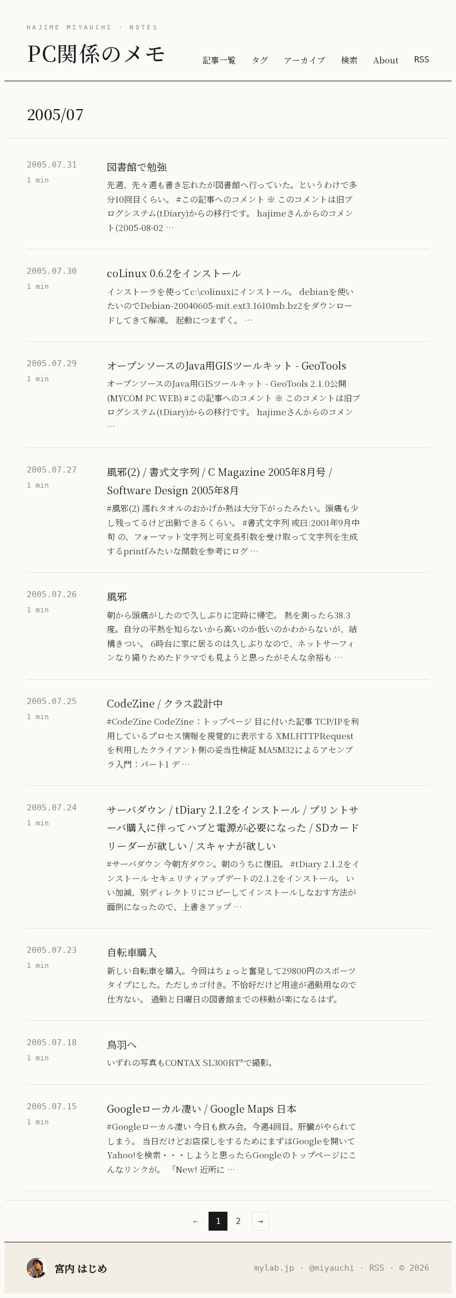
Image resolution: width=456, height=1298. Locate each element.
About (386, 60)
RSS (421, 60)
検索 (349, 60)
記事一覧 (219, 60)
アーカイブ (304, 60)
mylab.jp (274, 1268)
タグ (259, 60)
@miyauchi (331, 1268)
